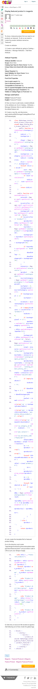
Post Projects (2, 13)
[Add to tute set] (11, 28)
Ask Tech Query (2, 40)
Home (6, 7)
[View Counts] (33, 28)
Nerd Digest (13, 7)
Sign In (26, 1)
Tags (7, 655)
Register (34, 1)
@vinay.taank (8, 21)
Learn (2, 31)
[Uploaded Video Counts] (31, 28)
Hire (2, 9)
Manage (2, 25)
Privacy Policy (27, 681)
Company (2, 28)
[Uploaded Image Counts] (28, 28)
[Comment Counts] (22, 28)
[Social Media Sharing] (25, 28)
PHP (20, 7)
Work (2, 18)
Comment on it (28, 31)
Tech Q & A (2, 37)
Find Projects (2, 22)
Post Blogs (2, 43)
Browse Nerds (2, 15)
